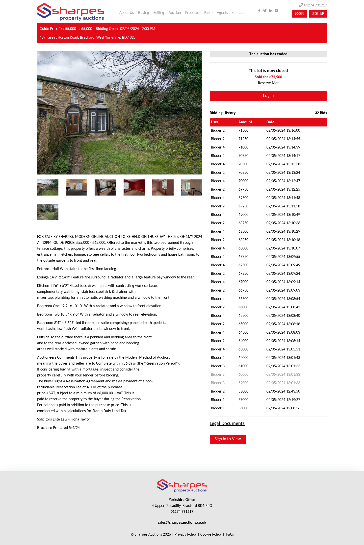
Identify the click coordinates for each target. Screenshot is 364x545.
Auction (175, 13)
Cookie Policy (211, 535)
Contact (238, 13)
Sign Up (318, 14)
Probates (192, 13)
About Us (126, 13)
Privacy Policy (186, 535)
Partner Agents (216, 13)
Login (299, 14)
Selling (159, 13)
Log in (268, 96)
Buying (143, 13)
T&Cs (229, 535)
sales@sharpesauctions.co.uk (182, 523)
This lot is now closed (268, 71)
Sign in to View (228, 439)
